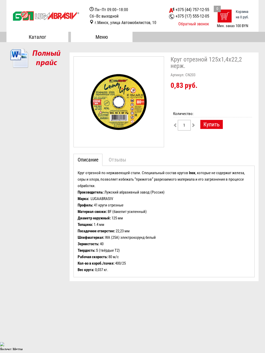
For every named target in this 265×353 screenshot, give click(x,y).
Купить (211, 124)
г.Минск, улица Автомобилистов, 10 (125, 22)
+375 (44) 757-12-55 (192, 9)
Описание (88, 160)
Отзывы (117, 160)
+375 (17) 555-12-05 (192, 16)
